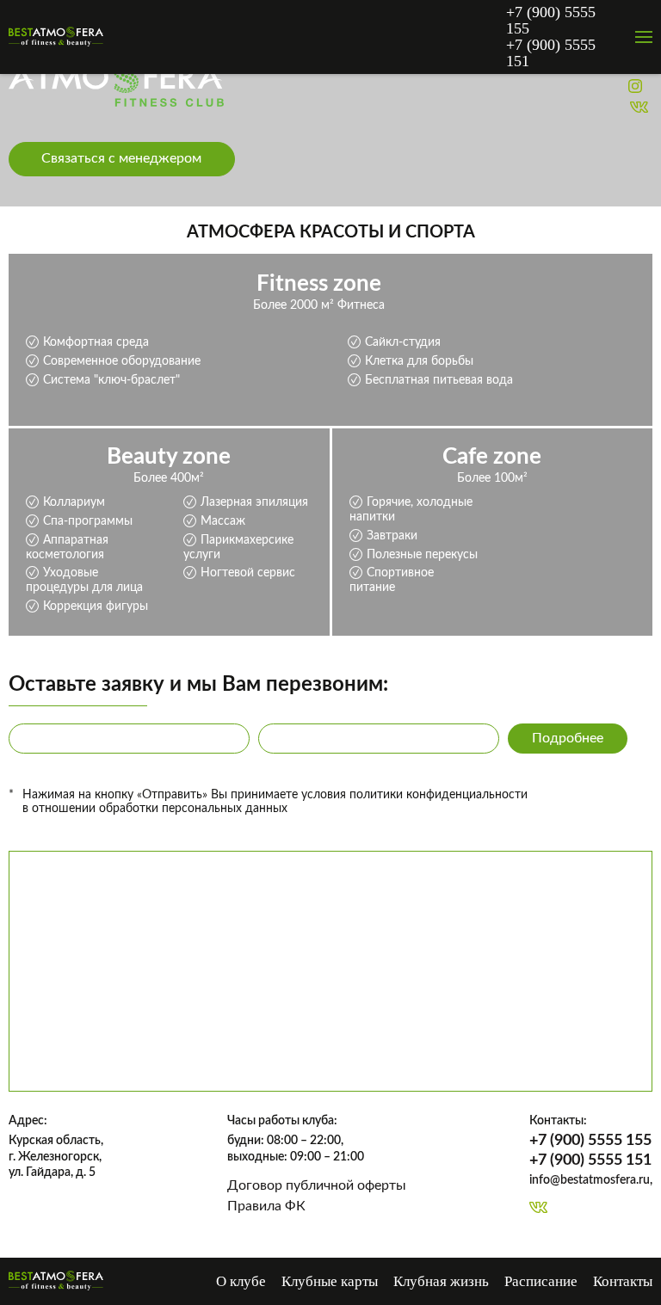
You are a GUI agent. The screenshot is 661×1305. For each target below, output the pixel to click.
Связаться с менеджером (121, 158)
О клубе (241, 1281)
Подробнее (567, 738)
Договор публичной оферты (316, 1185)
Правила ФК (266, 1206)
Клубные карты (329, 1281)
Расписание (541, 1281)
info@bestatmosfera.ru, (590, 1180)
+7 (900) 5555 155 (551, 20)
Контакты (622, 1281)
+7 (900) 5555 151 (551, 53)
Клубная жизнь (441, 1281)
